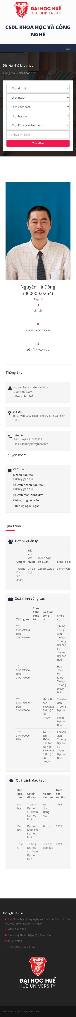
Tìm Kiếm (38, 143)
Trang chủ (9, 73)
